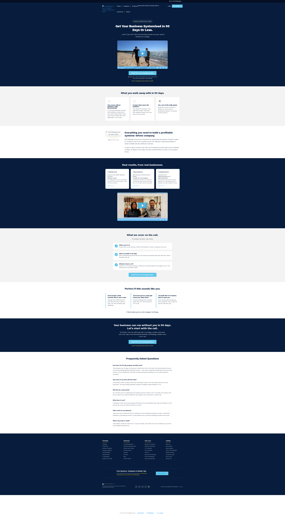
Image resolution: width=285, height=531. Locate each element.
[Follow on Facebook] (136, 486)
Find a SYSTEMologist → (176, 1)
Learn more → (111, 185)
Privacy (181, 486)
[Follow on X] (139, 486)
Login (169, 6)
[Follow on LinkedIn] (142, 486)
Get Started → (177, 6)
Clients (128, 11)
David (160, 513)
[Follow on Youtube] (145, 486)
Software (135, 6)
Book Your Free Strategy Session (142, 73)
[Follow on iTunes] (148, 486)
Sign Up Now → (162, 473)
